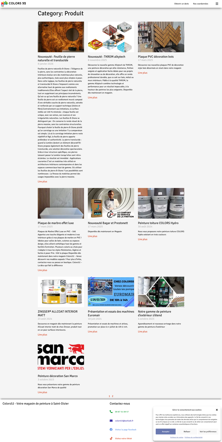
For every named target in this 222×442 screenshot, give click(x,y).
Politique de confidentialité (193, 437)
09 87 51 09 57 (122, 411)
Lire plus (42, 181)
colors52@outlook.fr (124, 420)
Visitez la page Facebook (125, 429)
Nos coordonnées (200, 3)
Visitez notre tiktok (123, 438)
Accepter (165, 431)
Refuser (187, 431)
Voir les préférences (208, 431)
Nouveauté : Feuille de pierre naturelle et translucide (56, 58)
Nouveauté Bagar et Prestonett (108, 223)
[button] (217, 410)
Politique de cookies (176, 437)
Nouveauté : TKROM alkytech (106, 57)
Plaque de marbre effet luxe (56, 223)
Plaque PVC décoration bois (156, 57)
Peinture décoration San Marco (58, 376)
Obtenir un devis (181, 3)
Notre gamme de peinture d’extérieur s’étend (154, 313)
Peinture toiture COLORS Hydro (158, 223)
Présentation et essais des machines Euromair (111, 313)
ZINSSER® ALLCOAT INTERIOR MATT (57, 313)
